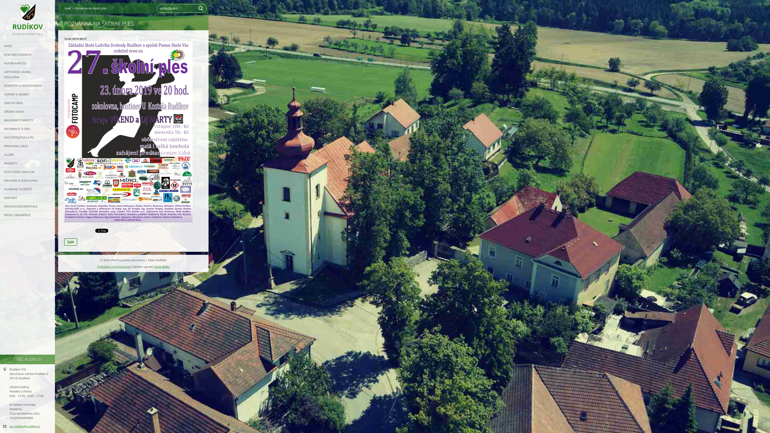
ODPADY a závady (16, 94)
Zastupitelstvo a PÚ (19, 137)
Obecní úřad (13, 103)
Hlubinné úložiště (18, 189)
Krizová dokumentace (20, 206)
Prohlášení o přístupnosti (114, 267)
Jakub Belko (161, 267)
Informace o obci (17, 129)
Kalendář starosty (18, 120)
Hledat (201, 8)
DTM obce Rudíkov (17, 55)
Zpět (70, 242)
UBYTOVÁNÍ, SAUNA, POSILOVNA (17, 74)
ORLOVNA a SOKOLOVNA (21, 180)
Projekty (10, 163)
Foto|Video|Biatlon (19, 172)
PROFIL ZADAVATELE (17, 215)
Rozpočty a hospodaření (23, 86)
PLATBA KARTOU (15, 63)
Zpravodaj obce (16, 146)
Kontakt (10, 198)
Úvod (8, 46)
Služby (9, 155)
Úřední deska (14, 111)
